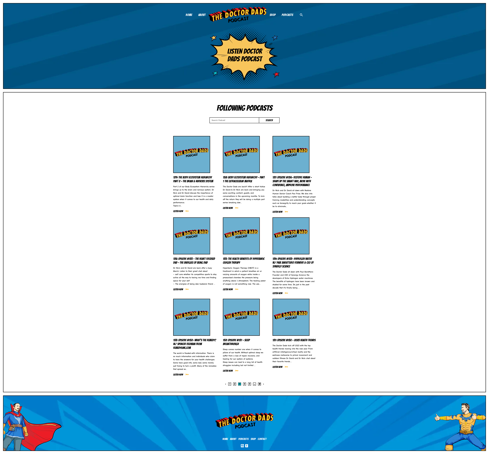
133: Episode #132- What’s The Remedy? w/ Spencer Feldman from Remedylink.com (194, 344)
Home (225, 439)
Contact (262, 439)
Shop (253, 439)
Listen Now (178, 211)
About (233, 439)
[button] (301, 15)
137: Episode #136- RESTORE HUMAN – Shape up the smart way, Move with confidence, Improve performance (292, 181)
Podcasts (243, 439)
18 (259, 384)
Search (269, 120)
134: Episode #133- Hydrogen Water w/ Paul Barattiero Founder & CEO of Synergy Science (293, 262)
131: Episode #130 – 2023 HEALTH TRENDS (294, 340)
